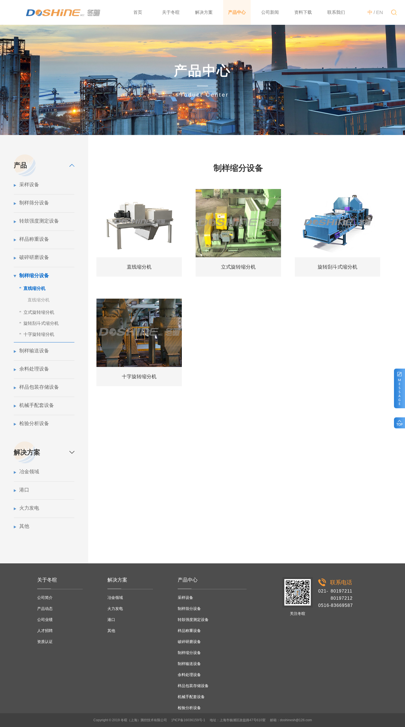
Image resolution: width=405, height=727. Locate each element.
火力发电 (29, 508)
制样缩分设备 (34, 275)
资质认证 (45, 641)
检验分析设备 (34, 423)
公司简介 (45, 597)
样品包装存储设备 (39, 387)
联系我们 (336, 12)
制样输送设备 (34, 350)
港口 (24, 490)
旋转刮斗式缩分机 (41, 323)
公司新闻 (270, 12)
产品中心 (237, 12)
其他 (24, 526)
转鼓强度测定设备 (39, 221)
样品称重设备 (34, 239)
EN (379, 12)
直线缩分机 (34, 288)
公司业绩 (45, 619)
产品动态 (45, 608)
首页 (137, 12)
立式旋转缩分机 (38, 312)
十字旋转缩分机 (38, 334)
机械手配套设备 (36, 405)
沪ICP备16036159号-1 (188, 720)
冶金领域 (29, 471)
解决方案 (204, 12)
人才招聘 (45, 630)
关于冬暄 (171, 12)
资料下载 (303, 12)
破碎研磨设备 (34, 257)
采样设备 (29, 184)
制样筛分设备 (34, 203)
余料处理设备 (34, 369)
